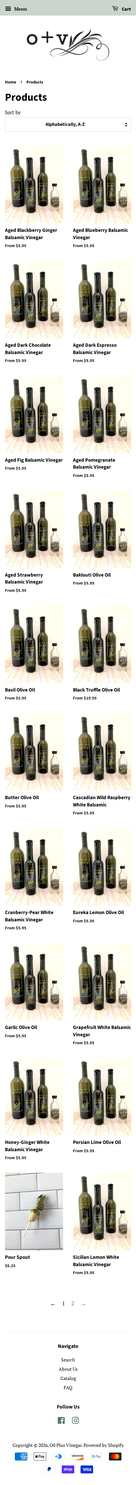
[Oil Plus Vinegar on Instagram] (75, 1421)
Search (68, 1360)
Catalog (68, 1378)
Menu (20, 9)
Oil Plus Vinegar (66, 1445)
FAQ (68, 1387)
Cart (126, 9)
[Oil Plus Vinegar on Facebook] (61, 1421)
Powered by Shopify (104, 1445)
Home (10, 82)
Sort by (13, 112)
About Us (68, 1369)
